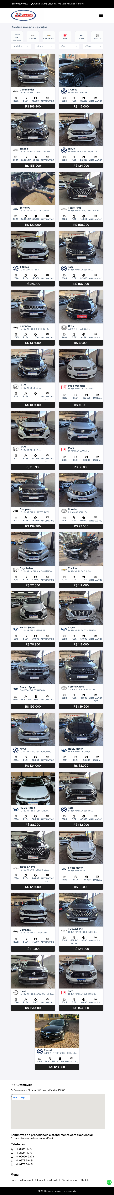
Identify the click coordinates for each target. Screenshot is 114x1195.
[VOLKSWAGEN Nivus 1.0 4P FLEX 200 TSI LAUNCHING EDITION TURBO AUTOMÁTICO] (33, 729)
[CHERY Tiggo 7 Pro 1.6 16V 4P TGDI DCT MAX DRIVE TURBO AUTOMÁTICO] (81, 188)
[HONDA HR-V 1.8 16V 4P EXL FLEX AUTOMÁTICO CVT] (33, 366)
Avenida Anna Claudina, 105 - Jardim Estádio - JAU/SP (59, 4)
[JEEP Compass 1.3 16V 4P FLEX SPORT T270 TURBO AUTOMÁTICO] (33, 306)
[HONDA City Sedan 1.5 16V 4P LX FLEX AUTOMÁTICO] (33, 549)
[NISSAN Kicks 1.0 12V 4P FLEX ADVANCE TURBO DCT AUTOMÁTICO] (33, 972)
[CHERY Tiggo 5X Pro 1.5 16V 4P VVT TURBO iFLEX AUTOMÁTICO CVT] (33, 847)
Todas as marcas (17, 37)
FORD (81, 38)
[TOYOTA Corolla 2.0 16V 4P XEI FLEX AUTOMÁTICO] (81, 490)
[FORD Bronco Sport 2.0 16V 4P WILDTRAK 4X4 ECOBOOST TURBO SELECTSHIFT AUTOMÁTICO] (33, 667)
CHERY (32, 38)
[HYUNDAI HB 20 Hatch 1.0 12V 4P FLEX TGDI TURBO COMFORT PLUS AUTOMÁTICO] (33, 788)
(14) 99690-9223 (20, 4)
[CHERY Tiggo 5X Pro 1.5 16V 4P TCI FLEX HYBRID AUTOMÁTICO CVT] (81, 910)
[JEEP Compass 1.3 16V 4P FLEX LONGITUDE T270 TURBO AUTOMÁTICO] (33, 910)
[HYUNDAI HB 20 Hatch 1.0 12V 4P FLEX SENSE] (81, 729)
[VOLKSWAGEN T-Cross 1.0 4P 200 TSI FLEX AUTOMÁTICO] (81, 70)
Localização (52, 1180)
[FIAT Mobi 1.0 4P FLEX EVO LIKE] (81, 428)
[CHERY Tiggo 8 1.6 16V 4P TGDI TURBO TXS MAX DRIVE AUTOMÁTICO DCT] (33, 129)
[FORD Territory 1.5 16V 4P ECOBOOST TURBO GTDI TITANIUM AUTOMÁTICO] (33, 188)
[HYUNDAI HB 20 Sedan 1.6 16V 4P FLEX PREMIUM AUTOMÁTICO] (33, 608)
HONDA (97, 38)
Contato (85, 1180)
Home (13, 1180)
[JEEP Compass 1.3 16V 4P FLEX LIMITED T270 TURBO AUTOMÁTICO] (33, 490)
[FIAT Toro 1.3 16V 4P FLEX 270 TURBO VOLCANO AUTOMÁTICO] (81, 972)
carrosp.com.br (69, 1191)
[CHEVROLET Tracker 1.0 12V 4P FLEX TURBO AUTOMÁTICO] (81, 549)
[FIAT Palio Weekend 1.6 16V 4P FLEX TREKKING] (81, 366)
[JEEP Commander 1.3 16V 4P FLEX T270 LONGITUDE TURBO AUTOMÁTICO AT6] (33, 70)
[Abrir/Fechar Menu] (100, 15)
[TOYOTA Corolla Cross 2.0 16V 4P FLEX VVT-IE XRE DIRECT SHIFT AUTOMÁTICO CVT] (81, 667)
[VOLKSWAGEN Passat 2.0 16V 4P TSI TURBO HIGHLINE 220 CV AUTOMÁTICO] (57, 1031)
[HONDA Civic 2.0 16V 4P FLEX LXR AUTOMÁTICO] (81, 306)
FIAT (65, 38)
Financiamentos (69, 1180)
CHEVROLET (49, 38)
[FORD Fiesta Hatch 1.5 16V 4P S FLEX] (81, 847)
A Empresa (25, 1180)
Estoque (39, 1180)
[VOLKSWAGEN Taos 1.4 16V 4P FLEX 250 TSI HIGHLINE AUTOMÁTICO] (81, 247)
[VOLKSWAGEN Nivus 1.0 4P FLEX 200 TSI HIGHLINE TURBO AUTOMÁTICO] (81, 129)
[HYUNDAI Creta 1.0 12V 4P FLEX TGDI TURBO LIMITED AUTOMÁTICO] (81, 608)
